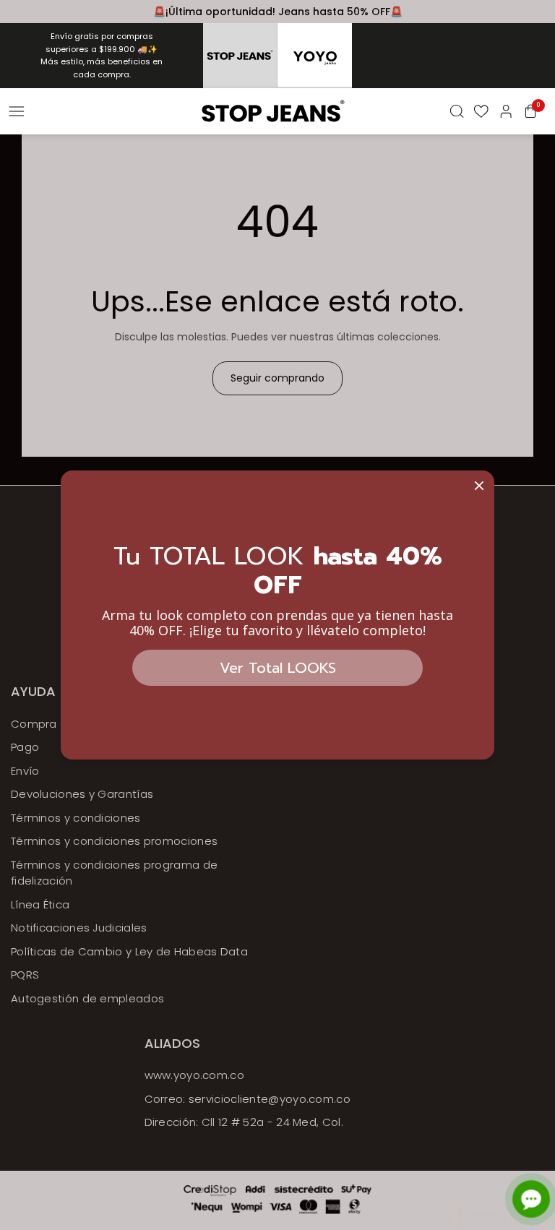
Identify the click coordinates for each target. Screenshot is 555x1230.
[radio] (240, 55)
